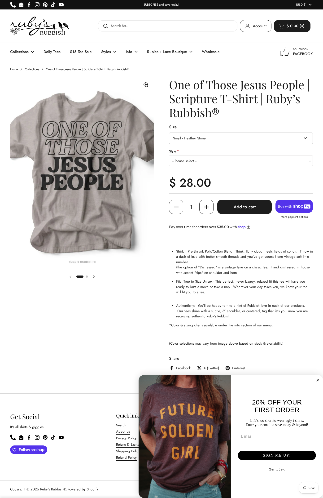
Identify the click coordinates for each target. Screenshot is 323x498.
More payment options (294, 217)
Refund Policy (126, 457)
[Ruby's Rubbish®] (40, 26)
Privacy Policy (126, 438)
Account (259, 26)
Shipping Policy (128, 451)
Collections (32, 69)
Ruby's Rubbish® (53, 489)
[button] (292, 26)
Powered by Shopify (82, 489)
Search (121, 425)
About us (123, 431)
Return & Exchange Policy (135, 444)
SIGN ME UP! (277, 455)
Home (14, 69)
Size (173, 127)
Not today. (277, 469)
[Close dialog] (318, 380)
